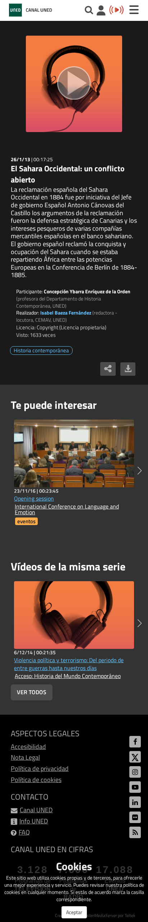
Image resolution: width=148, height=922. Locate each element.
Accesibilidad (28, 746)
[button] (139, 471)
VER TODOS (31, 692)
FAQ (24, 832)
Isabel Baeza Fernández (65, 312)
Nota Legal (25, 757)
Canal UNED (36, 810)
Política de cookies (36, 780)
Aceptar (74, 912)
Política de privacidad (40, 768)
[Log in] (101, 11)
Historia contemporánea (41, 350)
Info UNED (33, 821)
